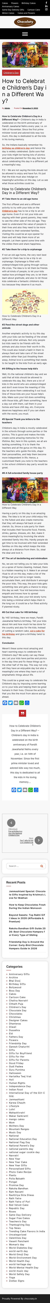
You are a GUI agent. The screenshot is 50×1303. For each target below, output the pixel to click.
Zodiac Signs (16, 1280)
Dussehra (14, 1030)
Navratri (14, 1155)
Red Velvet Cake (18, 1205)
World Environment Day (23, 1257)
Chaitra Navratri (18, 1000)
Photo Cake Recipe (20, 1172)
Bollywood (15, 987)
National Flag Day (19, 1142)
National (14, 1135)
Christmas (15, 1017)
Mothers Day (16, 1125)
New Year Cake (18, 1162)
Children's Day (11, 72)
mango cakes (17, 1119)
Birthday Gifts (17, 984)
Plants (12, 1175)
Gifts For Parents (19, 1059)
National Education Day (23, 1139)
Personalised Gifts (20, 1168)
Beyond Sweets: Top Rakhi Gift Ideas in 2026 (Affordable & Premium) (27, 918)
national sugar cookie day (24, 1152)
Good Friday (16, 1063)
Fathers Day (16, 1036)
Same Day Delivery (20, 1214)
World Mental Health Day (23, 1267)
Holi (11, 1079)
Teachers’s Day (18, 1221)
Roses (12, 1211)
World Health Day (19, 1261)
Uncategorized (17, 1234)
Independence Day (20, 1086)
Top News (15, 1228)
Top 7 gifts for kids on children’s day (26, 842)
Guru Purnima (17, 1069)
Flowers (14, 3)
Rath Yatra (15, 1198)
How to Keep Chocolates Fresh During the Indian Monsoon (27, 906)
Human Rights (17, 1083)
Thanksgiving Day (19, 1224)
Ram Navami (16, 1191)
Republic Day (17, 1208)
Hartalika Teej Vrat (20, 1076)
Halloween (15, 1073)
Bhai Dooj (14, 980)
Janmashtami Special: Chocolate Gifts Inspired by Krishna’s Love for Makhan (27, 894)
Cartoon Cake (34, 10)
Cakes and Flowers (26, 13)
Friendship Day (18, 1043)
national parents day (21, 1148)
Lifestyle (14, 1106)
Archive (13, 977)
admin (7, 108)
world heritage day (20, 1264)
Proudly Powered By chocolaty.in (19, 1298)
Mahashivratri (17, 1112)
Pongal (13, 1181)
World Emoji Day (19, 1254)
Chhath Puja (16, 1003)
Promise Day (16, 1185)
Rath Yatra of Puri (19, 1201)
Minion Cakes (8, 13)
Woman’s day (16, 1244)
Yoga (12, 1277)
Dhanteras (15, 1023)
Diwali (12, 1027)
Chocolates (15, 1013)
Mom (12, 1122)
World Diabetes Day (20, 1247)
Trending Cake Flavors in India (27, 1231)
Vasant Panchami (19, 1241)
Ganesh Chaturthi (19, 1046)
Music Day (15, 1132)
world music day (18, 1270)
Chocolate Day (18, 1010)
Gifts (12, 1050)
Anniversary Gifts (19, 974)
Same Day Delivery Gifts (13, 10)
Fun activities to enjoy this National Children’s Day (15, 833)
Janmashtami (16, 1099)
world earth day (18, 1251)
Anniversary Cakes (10, 6)
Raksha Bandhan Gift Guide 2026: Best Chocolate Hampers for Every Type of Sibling (27, 931)
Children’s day (10, 210)
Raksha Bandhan (18, 1188)
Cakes (5, 3)
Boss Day (14, 990)
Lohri (12, 1109)
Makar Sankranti (18, 1116)
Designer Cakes (18, 1020)
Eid (11, 1033)
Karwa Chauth (17, 1102)
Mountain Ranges (19, 1129)
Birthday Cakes (29, 3)
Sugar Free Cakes (19, 1218)
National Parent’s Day (21, 1145)
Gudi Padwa (16, 1066)
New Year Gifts (18, 1165)
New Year (14, 1158)
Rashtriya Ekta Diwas (21, 1195)
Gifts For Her (16, 1056)
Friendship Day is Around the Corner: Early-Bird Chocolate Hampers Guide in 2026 (26, 945)
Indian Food (16, 1089)
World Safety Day (19, 1274)
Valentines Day (18, 1238)
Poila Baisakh (17, 1178)
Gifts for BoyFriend (20, 1053)
